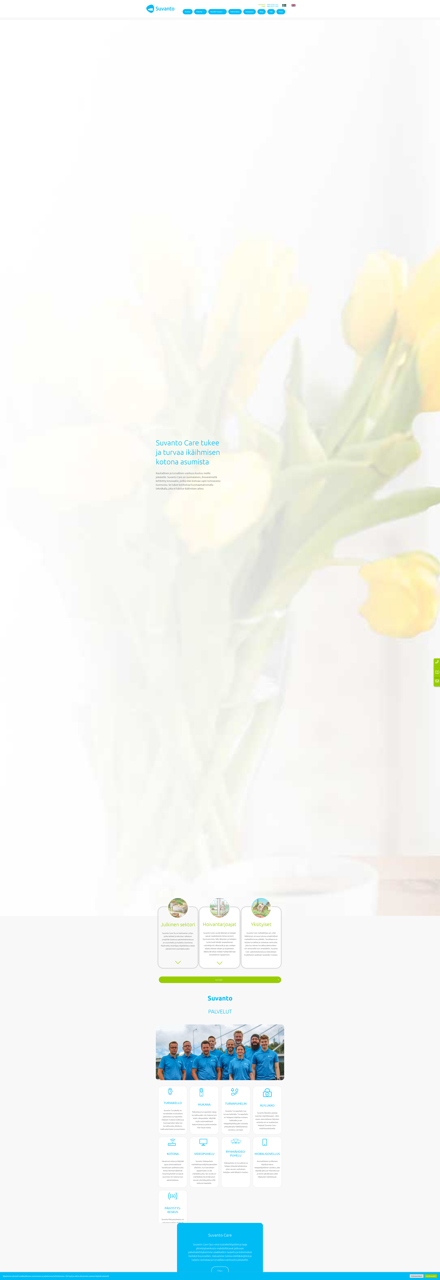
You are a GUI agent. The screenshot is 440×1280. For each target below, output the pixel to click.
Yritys (281, 12)
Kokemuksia (235, 12)
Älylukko (267, 1105)
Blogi (261, 12)
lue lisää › (219, 979)
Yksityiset (261, 924)
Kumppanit (250, 12)
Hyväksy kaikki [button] (431, 1276)
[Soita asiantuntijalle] (437, 662)
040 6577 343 (272, 6)
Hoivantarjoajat (219, 924)
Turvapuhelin (236, 1103)
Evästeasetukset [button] (416, 1276)
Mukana (204, 1104)
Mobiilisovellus (267, 1154)
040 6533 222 (272, 4)
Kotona (173, 1154)
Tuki (271, 12)
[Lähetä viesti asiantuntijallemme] (437, 681)
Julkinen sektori (178, 924)
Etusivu (187, 12)
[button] (220, 979)
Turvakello (173, 1103)
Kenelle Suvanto (216, 12)
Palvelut (199, 12)
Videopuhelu (204, 1154)
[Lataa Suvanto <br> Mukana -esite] (437, 672)
